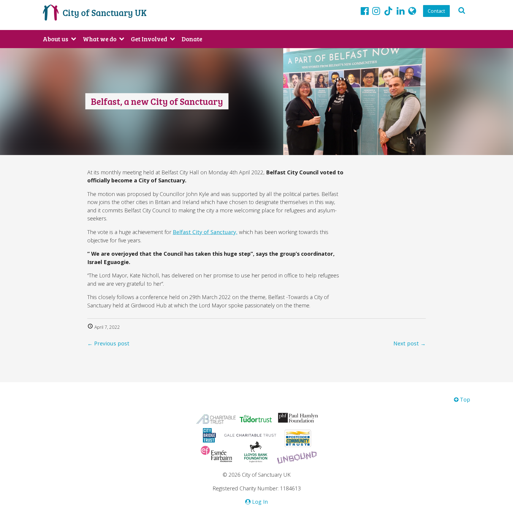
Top (464, 399)
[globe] (412, 10)
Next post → (409, 343)
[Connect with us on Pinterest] (401, 10)
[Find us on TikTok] (388, 12)
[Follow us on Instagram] (376, 10)
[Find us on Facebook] (365, 10)
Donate (192, 38)
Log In (259, 501)
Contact (436, 11)
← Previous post (108, 343)
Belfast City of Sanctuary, (205, 232)
